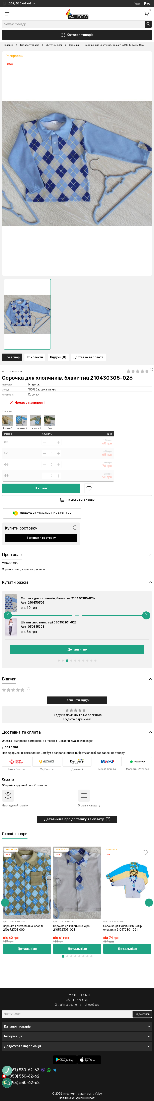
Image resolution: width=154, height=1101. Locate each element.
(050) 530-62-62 (24, 1076)
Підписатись (142, 1014)
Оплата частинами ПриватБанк (45, 513)
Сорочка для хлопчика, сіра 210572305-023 (71, 927)
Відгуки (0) (58, 357)
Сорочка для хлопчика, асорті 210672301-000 (23, 927)
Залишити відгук (77, 700)
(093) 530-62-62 (24, 1083)
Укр (137, 3)
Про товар (12, 357)
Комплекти (35, 357)
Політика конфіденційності (77, 1098)
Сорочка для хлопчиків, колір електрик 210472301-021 (122, 927)
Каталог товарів (80, 35)
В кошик (41, 488)
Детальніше (77, 649)
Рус (147, 3)
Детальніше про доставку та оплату (74, 819)
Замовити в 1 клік (80, 500)
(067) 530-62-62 (23, 1070)
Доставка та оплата (88, 357)
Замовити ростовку (41, 538)
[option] (27, 314)
